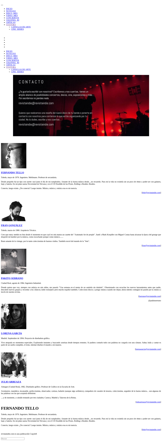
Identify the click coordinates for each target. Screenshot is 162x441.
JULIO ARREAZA (11, 381)
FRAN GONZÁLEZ (11, 225)
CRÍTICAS (10, 22)
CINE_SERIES (17, 29)
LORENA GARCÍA (11, 333)
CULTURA (11, 25)
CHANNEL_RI (12, 20)
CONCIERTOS (12, 18)
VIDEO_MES (12, 15)
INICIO (9, 9)
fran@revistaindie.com (151, 245)
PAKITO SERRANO (12, 278)
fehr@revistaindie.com (151, 193)
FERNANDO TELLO (12, 172)
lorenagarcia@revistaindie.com (148, 349)
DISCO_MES (11, 13)
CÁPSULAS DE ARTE (21, 27)
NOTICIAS (11, 11)
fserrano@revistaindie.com (149, 296)
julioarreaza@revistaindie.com (148, 402)
